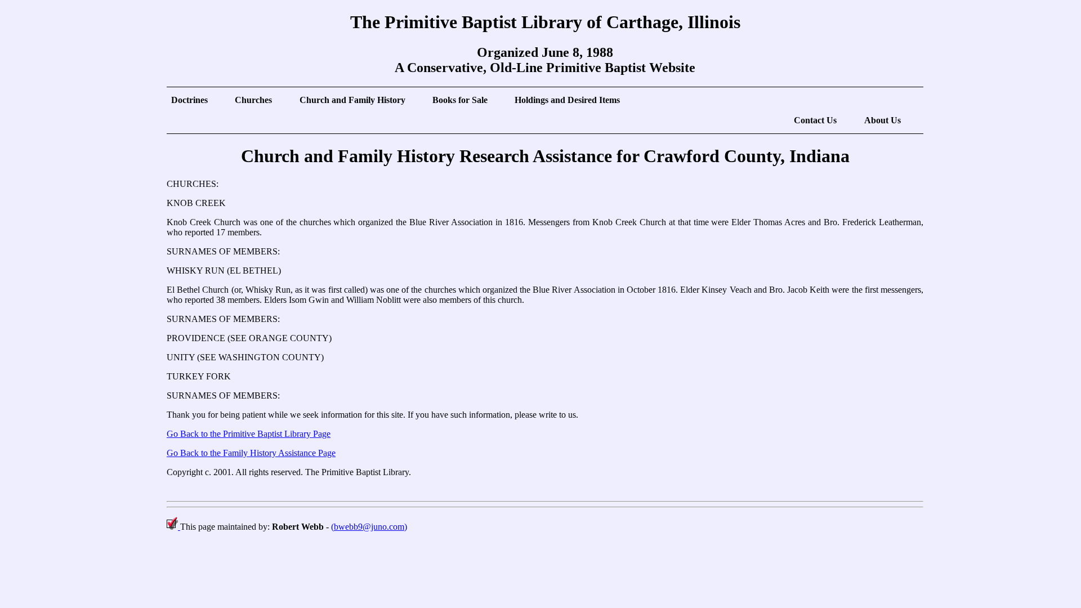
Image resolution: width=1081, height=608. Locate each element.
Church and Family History (352, 100)
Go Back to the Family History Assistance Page (251, 453)
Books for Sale (460, 100)
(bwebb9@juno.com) (369, 526)
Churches (253, 100)
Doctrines (189, 100)
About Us (882, 120)
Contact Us (815, 120)
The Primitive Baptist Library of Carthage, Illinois (545, 22)
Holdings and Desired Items (567, 100)
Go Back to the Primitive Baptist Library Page (248, 434)
